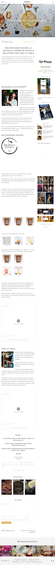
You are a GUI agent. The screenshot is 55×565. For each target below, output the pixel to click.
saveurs (21, 464)
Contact (29, 562)
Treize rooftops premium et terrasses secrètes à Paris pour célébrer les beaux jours (48, 126)
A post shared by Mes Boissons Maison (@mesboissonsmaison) (18, 339)
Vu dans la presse (33, 560)
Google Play (39, 98)
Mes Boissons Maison (5, 464)
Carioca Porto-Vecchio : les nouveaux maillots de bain (28, 531)
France (21, 462)
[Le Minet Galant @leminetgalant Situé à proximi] (38, 550)
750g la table (4, 462)
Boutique (39, 561)
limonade (31, 462)
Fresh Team (24, 560)
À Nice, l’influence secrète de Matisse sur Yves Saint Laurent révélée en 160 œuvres (48, 131)
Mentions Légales (17, 562)
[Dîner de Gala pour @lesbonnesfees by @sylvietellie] (5, 550)
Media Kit (23, 561)
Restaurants (32, 17)
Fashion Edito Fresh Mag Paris (43, 143)
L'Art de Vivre (24, 17)
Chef (12, 462)
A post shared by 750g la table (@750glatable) (18, 427)
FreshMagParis (28, 542)
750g (25, 97)
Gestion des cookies (37, 562)
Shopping (43, 17)
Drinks (11, 17)
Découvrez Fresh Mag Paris (20, 559)
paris (12, 464)
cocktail (16, 462)
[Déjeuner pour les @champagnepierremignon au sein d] (27, 550)
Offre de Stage (15, 561)
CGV (24, 562)
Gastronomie (17, 17)
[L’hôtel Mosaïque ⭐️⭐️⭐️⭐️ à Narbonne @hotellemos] (16, 550)
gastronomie (26, 462)
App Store (49, 97)
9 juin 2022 (27, 23)
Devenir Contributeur (34, 559)
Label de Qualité (31, 561)
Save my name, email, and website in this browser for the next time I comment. (16, 519)
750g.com (27, 95)
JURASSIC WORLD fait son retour (8, 531)
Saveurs (38, 17)
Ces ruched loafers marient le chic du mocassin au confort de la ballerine (48, 137)
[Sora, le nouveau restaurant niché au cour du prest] (49, 550)
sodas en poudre (31, 464)
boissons (8, 56)
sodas (25, 464)
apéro (9, 462)
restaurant (9, 58)
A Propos (18, 560)
